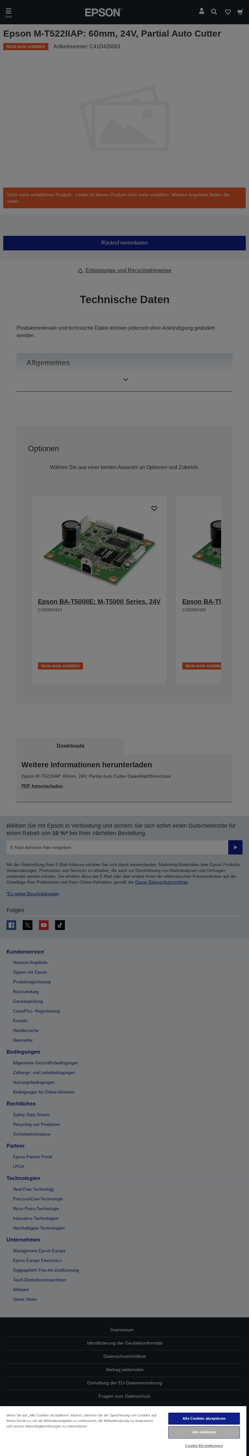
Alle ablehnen (204, 1432)
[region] (123, 1430)
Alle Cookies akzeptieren (204, 1418)
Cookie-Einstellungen (204, 1446)
